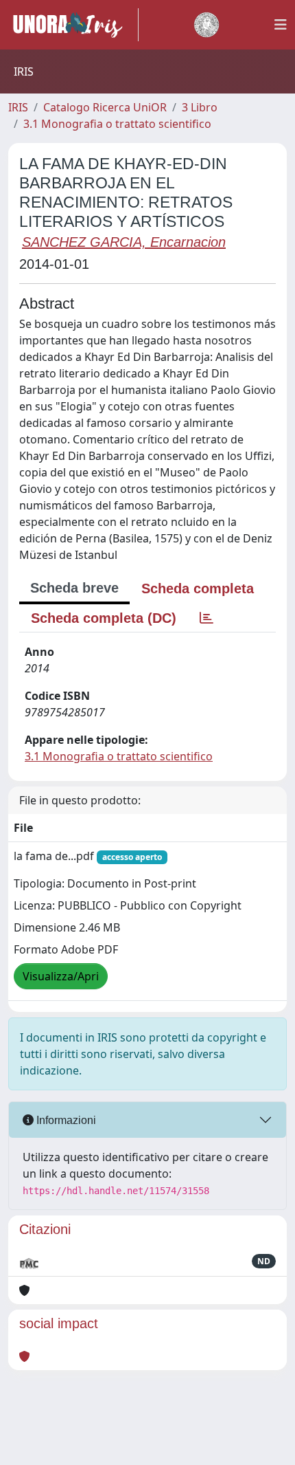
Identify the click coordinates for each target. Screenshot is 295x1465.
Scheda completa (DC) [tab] (103, 618)
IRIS (18, 107)
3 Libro (199, 107)
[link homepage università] (206, 24)
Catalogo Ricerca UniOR (105, 107)
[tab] (206, 618)
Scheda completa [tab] (197, 588)
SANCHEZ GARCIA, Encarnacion (124, 242)
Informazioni (65, 1120)
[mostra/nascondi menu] (280, 25)
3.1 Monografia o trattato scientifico (117, 123)
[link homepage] (73, 24)
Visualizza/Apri (61, 976)
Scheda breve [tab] (74, 587)
